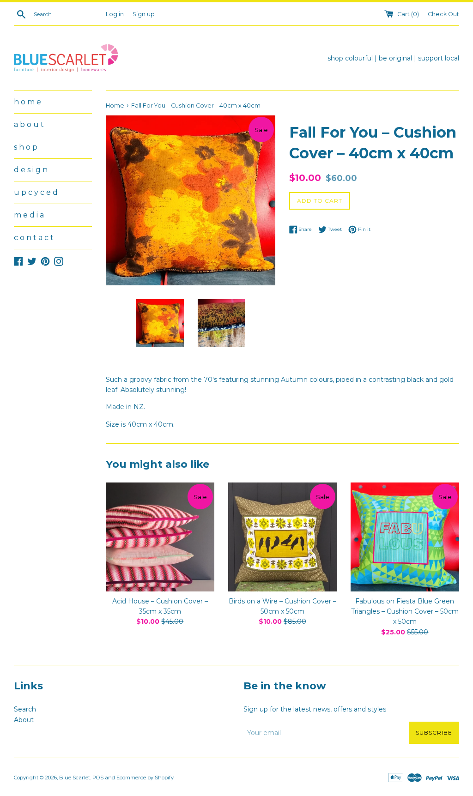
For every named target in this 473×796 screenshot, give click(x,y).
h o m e (27, 101)
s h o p (25, 147)
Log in (115, 14)
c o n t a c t (34, 237)
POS (97, 777)
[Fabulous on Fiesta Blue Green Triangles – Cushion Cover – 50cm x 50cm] (405, 536)
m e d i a (29, 215)
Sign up (144, 14)
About (24, 720)
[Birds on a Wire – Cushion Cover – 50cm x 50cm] (282, 536)
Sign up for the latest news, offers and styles (314, 709)
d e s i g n (31, 169)
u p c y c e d (36, 192)
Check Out (443, 14)
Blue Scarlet (74, 777)
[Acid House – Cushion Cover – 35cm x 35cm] (160, 536)
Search (25, 709)
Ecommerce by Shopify (145, 777)
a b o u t (29, 124)
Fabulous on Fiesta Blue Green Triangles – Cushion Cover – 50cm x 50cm (405, 611)
